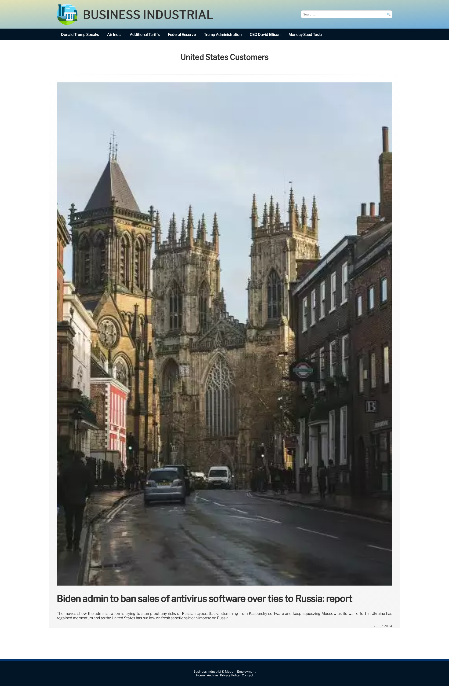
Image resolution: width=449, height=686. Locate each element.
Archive (212, 675)
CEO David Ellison (265, 34)
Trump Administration (223, 34)
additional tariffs (145, 34)
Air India (114, 34)
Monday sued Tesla (305, 34)
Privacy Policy (230, 675)
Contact (247, 675)
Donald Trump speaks (80, 34)
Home (200, 675)
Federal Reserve (182, 34)
